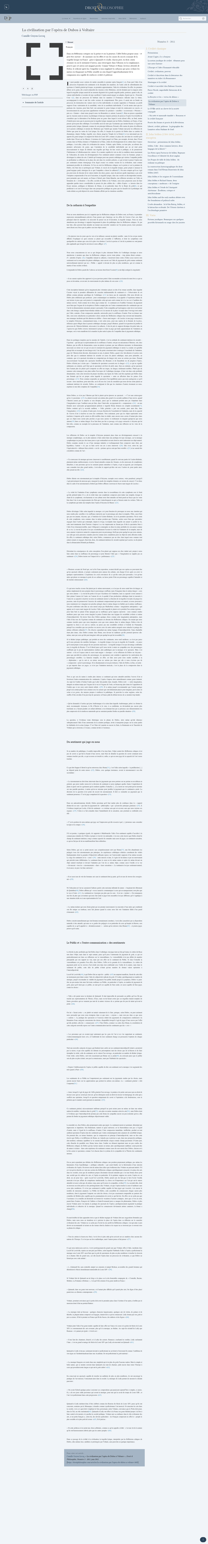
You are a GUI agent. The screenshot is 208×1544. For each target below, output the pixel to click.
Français (69, 47)
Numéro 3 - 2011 (166, 41)
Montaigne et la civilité (157, 82)
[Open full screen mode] (45, 61)
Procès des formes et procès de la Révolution (166, 122)
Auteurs (143, 18)
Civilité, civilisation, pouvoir (159, 71)
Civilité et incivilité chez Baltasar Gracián (165, 86)
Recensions (94, 18)
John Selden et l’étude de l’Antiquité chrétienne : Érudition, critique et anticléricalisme (162, 190)
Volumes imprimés (108, 18)
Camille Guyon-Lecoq (33, 35)
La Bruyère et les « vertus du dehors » (163, 97)
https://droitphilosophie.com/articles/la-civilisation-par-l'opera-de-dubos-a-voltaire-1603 (102, 1462)
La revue (65, 18)
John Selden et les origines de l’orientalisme (165, 176)
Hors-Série (122, 18)
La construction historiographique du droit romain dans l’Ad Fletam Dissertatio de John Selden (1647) (166, 170)
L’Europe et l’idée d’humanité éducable (163, 67)
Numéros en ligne (79, 18)
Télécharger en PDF (30, 95)
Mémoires (133, 18)
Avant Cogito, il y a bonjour (159, 57)
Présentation (153, 53)
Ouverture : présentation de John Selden (164, 142)
